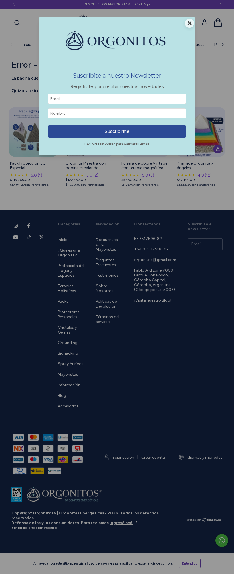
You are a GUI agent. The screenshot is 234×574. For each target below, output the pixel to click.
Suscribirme (117, 131)
